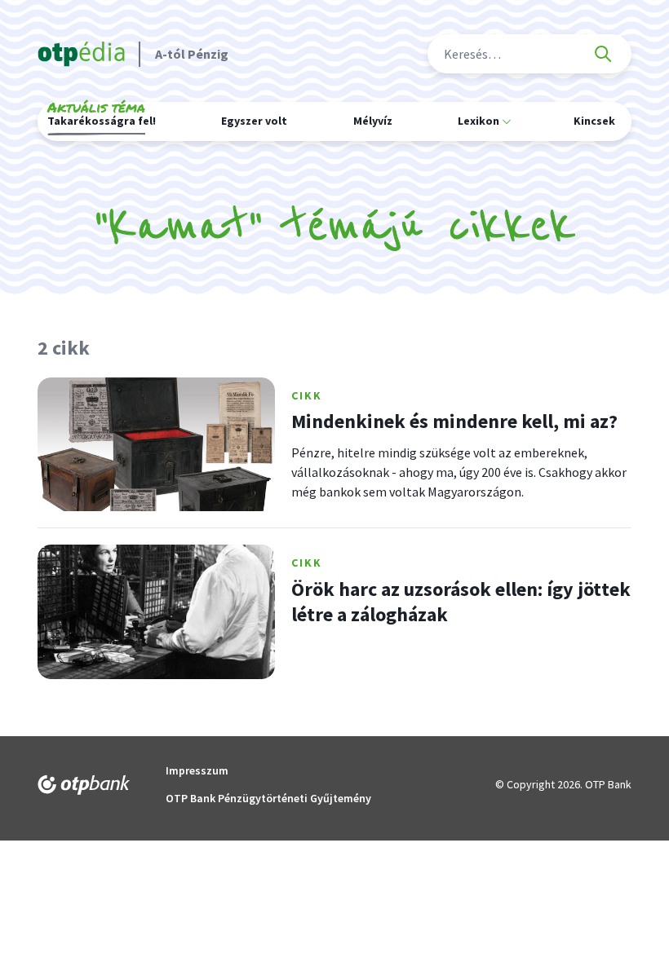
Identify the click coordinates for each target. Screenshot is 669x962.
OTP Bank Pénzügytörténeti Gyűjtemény (268, 798)
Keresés (602, 53)
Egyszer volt (254, 120)
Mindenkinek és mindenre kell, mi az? (454, 421)
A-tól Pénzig (191, 54)
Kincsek (594, 120)
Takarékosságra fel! (101, 118)
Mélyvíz (372, 120)
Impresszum (197, 770)
